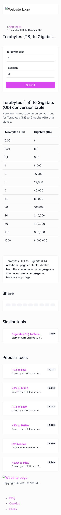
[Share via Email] (8, 304)
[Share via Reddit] (41, 304)
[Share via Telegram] (52, 304)
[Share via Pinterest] (30, 304)
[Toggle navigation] (53, 9)
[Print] (14, 304)
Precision (12, 67)
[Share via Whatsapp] (47, 304)
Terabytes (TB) (15, 51)
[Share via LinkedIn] (36, 304)
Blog (12, 498)
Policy (13, 509)
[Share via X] (25, 304)
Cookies (14, 503)
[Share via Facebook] (19, 304)
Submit (30, 85)
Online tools (15, 27)
